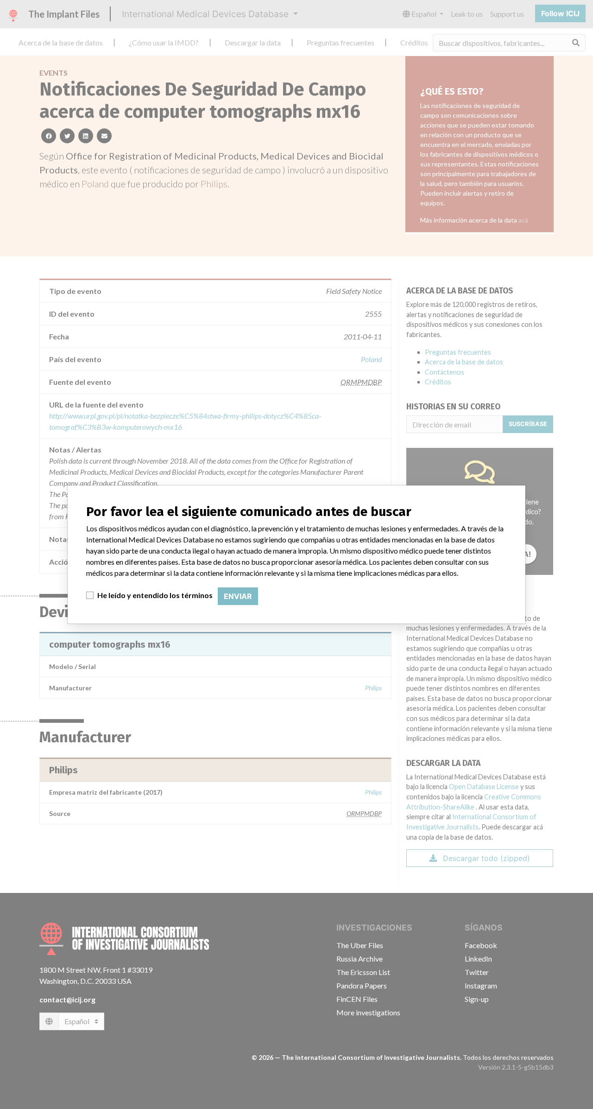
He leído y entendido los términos (155, 595)
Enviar (238, 596)
